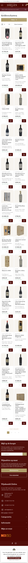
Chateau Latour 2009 (20, 240)
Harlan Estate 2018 (6, 75)
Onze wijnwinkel (14, 475)
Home (2, 13)
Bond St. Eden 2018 (20, 271)
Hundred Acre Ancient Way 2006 (20, 175)
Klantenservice (14, 470)
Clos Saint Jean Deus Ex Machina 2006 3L (7, 337)
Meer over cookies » (14, 560)
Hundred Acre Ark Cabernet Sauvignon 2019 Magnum (20, 371)
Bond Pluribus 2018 (20, 206)
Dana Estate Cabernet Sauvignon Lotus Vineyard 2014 (7, 372)
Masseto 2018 (6, 270)
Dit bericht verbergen (14, 558)
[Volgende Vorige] (19, 432)
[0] (26, 5)
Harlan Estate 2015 (19, 140)
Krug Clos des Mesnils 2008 (6, 240)
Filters (13, 19)
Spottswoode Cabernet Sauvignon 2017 (20, 44)
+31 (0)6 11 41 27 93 (9, 500)
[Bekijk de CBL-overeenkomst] (6, 534)
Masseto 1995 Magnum (19, 336)
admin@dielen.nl (8, 509)
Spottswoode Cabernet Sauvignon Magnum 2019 (6, 303)
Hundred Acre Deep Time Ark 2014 (7, 175)
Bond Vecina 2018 (19, 109)
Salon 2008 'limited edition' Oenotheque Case (20, 77)
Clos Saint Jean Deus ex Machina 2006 (20, 303)
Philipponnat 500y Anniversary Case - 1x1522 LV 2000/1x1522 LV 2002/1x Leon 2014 (20, 409)
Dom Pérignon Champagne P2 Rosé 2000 (7, 44)
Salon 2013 (5, 109)
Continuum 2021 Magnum (6, 405)
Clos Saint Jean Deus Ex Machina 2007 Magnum (7, 142)
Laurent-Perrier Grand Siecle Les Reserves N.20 (7, 208)
